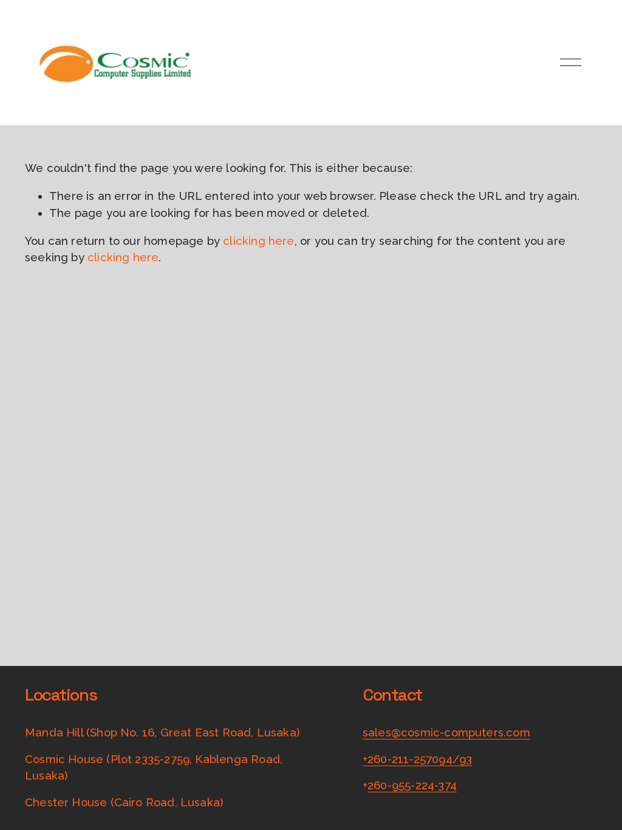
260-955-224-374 (412, 785)
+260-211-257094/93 (417, 759)
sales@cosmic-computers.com (446, 732)
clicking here (258, 241)
